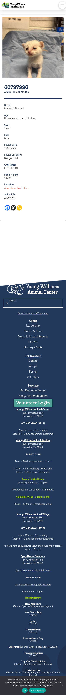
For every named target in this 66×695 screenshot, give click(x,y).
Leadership (33, 325)
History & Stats (33, 347)
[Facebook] (7, 208)
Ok (24, 690)
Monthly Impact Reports (33, 336)
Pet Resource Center (33, 390)
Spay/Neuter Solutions (33, 396)
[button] (62, 5)
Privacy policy (37, 690)
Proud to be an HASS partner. (33, 313)
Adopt (33, 366)
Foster (33, 371)
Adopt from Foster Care (16, 188)
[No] (62, 685)
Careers (33, 342)
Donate (33, 361)
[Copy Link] (19, 208)
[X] (13, 208)
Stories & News (33, 331)
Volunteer (33, 377)
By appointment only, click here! (33, 570)
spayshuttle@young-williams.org (33, 584)
